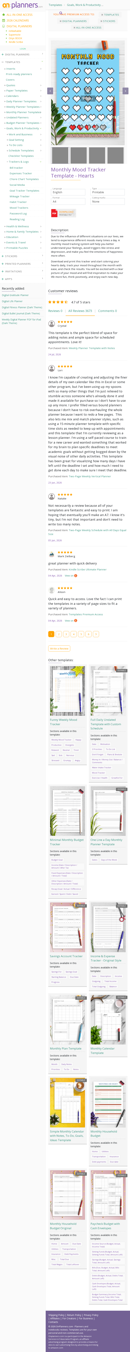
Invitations (13, 271)
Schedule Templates (21, 150)
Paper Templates (17, 90)
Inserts (10, 68)
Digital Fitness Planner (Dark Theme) (22, 307)
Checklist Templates (21, 156)
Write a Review (59, 648)
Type (94, 189)
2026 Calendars (18, 20)
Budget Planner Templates (22, 122)
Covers (10, 79)
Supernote (14, 34)
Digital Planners (74, 21)
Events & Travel (16, 242)
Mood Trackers (19, 207)
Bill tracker (16, 167)
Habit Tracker (18, 202)
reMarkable (15, 31)
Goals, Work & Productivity (84, 5)
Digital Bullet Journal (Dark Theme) (21, 313)
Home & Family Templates (22, 231)
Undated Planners (17, 117)
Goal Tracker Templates (24, 190)
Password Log (18, 213)
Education (12, 237)
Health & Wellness (17, 226)
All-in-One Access (19, 15)
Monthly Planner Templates (23, 112)
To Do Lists (16, 145)
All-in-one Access (88, 27)
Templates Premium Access (86, 614)
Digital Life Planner (12, 301)
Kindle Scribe (16, 42)
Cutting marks (98, 198)
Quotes (10, 85)
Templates (55, 5)
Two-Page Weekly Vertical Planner (90, 476)
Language (57, 189)
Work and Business (20, 134)
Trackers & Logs (116, 5)
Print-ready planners (19, 74)
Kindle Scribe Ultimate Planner (88, 569)
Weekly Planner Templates (23, 106)
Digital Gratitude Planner (15, 295)
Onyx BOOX (15, 38)
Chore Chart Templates (24, 179)
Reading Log (17, 219)
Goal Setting (16, 139)
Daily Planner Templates (21, 101)
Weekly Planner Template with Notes (92, 348)
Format (56, 198)
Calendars (12, 96)
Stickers (108, 21)
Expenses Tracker (21, 173)
